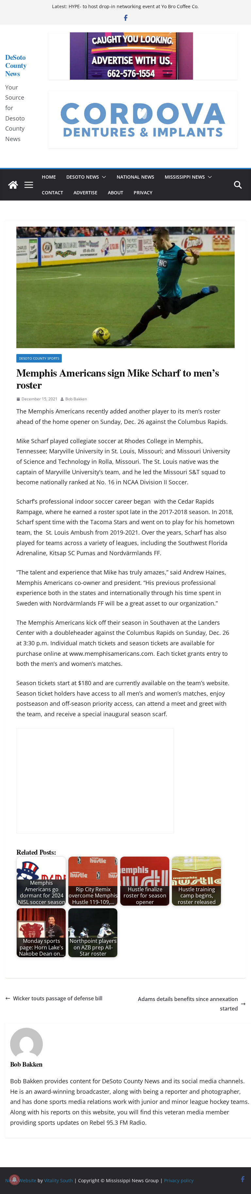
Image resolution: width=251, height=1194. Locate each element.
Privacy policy (178, 1180)
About (115, 192)
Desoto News (82, 177)
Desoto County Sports (39, 358)
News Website (20, 1180)
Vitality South (58, 1180)
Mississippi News (185, 177)
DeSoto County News (15, 65)
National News (135, 177)
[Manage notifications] (14, 1179)
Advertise (85, 192)
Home (49, 177)
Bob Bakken (76, 399)
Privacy (143, 192)
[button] (102, 177)
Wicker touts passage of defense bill (57, 998)
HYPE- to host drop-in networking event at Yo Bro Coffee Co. (134, 6)
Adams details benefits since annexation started (188, 1003)
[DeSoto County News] (13, 185)
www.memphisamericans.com (111, 653)
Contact (52, 192)
